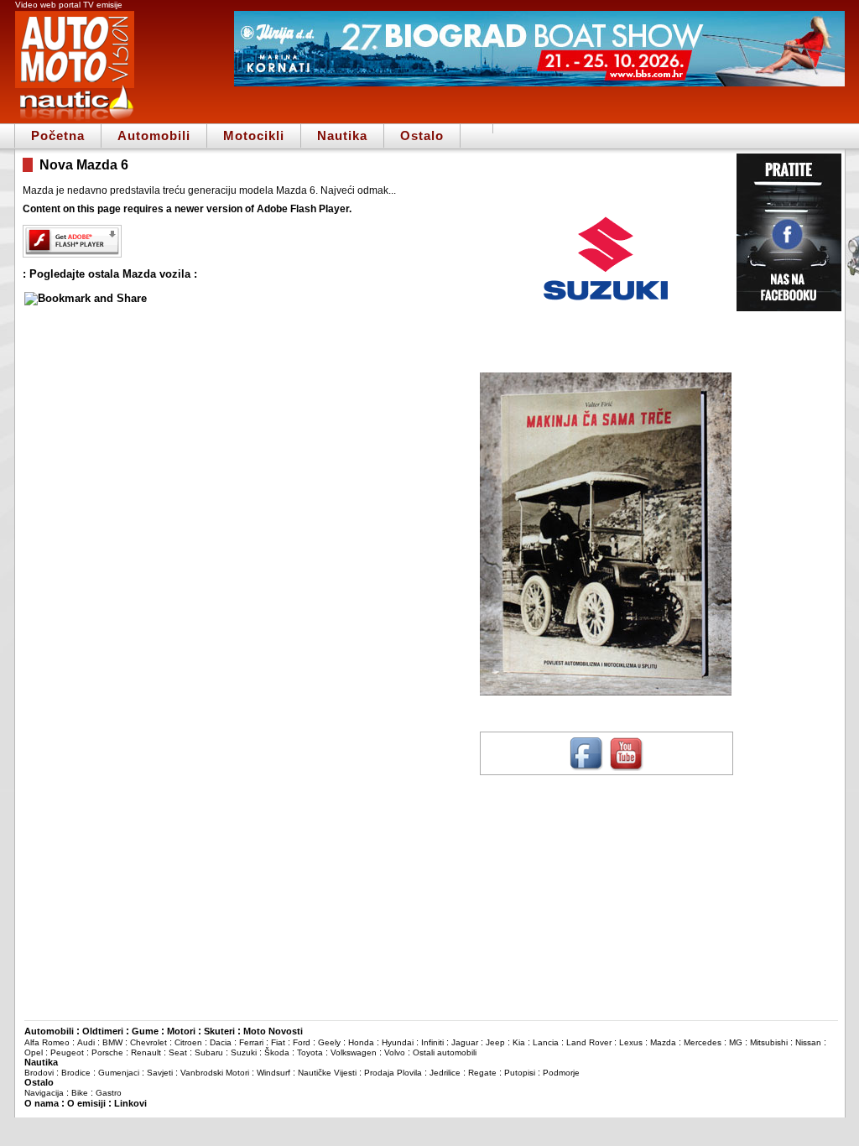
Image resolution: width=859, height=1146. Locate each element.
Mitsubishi (769, 1042)
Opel (33, 1052)
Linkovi (130, 1103)
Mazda (663, 1042)
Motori (181, 1031)
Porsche (107, 1052)
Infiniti (432, 1042)
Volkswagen (354, 1052)
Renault (146, 1052)
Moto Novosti (273, 1031)
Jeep (495, 1042)
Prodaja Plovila (393, 1072)
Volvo (394, 1052)
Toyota (310, 1052)
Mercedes (702, 1042)
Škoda (276, 1052)
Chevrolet (148, 1042)
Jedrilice (445, 1072)
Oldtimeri (102, 1031)
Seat (178, 1052)
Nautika (342, 135)
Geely (329, 1042)
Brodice (76, 1072)
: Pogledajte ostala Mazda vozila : (110, 274)
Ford (301, 1042)
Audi (86, 1042)
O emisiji (86, 1103)
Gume (145, 1031)
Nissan (808, 1042)
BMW (112, 1042)
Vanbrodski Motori (214, 1072)
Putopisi (519, 1072)
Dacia (221, 1042)
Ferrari (251, 1042)
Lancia (546, 1042)
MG (735, 1042)
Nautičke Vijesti (327, 1072)
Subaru (209, 1052)
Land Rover (589, 1042)
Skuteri (219, 1031)
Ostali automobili (444, 1052)
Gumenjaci (118, 1072)
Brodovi (39, 1072)
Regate (482, 1072)
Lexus (631, 1042)
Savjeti (160, 1072)
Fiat (278, 1042)
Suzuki (244, 1052)
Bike (79, 1092)
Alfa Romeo (47, 1042)
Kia (519, 1042)
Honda (361, 1042)
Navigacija (44, 1092)
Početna (58, 135)
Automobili (153, 135)
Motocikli (253, 135)
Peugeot (67, 1052)
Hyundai (398, 1042)
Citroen (188, 1042)
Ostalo (422, 135)
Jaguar (464, 1042)
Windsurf (273, 1072)
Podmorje (561, 1072)
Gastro (109, 1092)
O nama (41, 1103)
